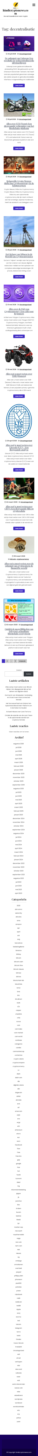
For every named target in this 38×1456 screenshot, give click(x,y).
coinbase (18, 1040)
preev (18, 1291)
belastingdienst (18, 947)
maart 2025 (18, 807)
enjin (18, 1115)
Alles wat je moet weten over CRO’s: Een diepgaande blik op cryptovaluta (19, 508)
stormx (18, 1317)
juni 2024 (18, 841)
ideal (18, 1182)
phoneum (18, 1279)
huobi (19, 1175)
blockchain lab (18, 980)
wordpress (18, 1399)
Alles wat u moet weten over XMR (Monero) (19, 374)
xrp (18, 1414)
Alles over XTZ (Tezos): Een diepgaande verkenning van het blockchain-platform (19, 126)
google (18, 1164)
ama (18, 920)
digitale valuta (18, 1085)
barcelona (18, 943)
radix (18, 1298)
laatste (18, 1216)
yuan (18, 1421)
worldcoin (18, 1403)
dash (18, 1074)
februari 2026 (18, 766)
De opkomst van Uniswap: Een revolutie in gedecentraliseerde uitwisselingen (19, 60)
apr (18, 928)
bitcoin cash (18, 962)
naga (18, 1238)
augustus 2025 (18, 788)
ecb (18, 1104)
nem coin (18, 1246)
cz (18, 1070)
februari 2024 (18, 856)
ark (18, 935)
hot (18, 1171)
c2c (18, 1006)
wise (18, 1392)
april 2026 (18, 759)
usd (18, 1354)
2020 (18, 906)
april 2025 (18, 803)
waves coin (19, 1388)
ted (18, 1321)
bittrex (18, 977)
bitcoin (13, 559)
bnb (18, 992)
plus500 (18, 1283)
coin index (18, 1029)
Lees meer (19, 85)
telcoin (18, 1324)
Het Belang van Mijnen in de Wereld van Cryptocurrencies (19, 255)
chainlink (18, 1014)
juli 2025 (18, 792)
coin (18, 1025)
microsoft (18, 1231)
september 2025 (18, 785)
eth (18, 1126)
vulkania (18, 1373)
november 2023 (18, 867)
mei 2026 (18, 755)
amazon (18, 924)
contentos (18, 1055)
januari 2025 (18, 815)
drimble (18, 1100)
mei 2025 (18, 800)
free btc (19, 1156)
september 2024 (18, 830)
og (18, 1257)
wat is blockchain (18, 1384)
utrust (18, 1358)
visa (18, 1365)
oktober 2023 (18, 871)
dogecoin (18, 1092)
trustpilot (18, 1347)
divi (18, 1089)
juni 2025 (18, 796)
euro (18, 1141)
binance (18, 950)
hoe (18, 1167)
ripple (18, 1309)
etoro (19, 1134)
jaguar (18, 1193)
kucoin (18, 1212)
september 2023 (19, 874)
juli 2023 (18, 882)
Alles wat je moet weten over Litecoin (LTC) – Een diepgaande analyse (19, 447)
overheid (18, 1268)
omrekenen (18, 1264)
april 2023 (18, 893)
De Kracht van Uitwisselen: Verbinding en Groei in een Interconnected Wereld (18, 697)
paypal (18, 1272)
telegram (18, 1328)
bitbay (18, 954)
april (18, 932)
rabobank (18, 1294)
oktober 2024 (19, 826)
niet (18, 1249)
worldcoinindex (18, 1407)
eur (18, 1137)
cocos (18, 1021)
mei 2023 (18, 889)
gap (18, 1160)
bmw (18, 988)
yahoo (18, 1418)
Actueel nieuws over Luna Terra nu (18, 712)
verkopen (18, 1362)
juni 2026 (18, 751)
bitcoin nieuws (18, 969)
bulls (18, 1003)
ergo (18, 1122)
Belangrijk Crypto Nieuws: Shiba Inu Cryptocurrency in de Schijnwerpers (19, 183)
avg (18, 939)
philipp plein (18, 1276)
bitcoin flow (18, 965)
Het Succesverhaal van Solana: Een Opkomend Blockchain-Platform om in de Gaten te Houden (18, 705)
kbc (18, 1205)
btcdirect (18, 999)
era (18, 1119)
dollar (19, 1096)
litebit (19, 1220)
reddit (18, 1306)
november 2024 (18, 822)
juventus (19, 1201)
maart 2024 (18, 852)
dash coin (18, 1078)
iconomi (18, 1178)
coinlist (18, 1048)
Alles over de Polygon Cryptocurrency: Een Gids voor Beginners (19, 311)
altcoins (18, 917)
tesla (18, 1335)
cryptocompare (18, 1063)
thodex (18, 1339)
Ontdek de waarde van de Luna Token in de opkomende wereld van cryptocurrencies (18, 717)
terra (18, 1332)
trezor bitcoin (19, 1343)
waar (18, 1377)
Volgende (22, 661)
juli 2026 (18, 747)
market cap (18, 1227)
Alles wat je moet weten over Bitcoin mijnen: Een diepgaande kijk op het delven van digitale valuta (18, 689)
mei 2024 (18, 845)
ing (19, 1186)
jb (18, 1197)
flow (18, 1149)
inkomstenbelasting (18, 1190)
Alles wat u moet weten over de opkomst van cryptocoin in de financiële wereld (19, 565)
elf (18, 1107)
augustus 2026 (18, 744)
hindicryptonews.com (15, 12)
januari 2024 (18, 860)
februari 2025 (18, 811)
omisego (18, 1261)
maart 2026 (18, 762)
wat (18, 1380)
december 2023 (18, 863)
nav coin (18, 1242)
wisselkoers (18, 1395)
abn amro (18, 909)
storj (18, 1313)
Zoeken (19, 670)
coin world (18, 1036)
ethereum (18, 1130)
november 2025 (18, 777)
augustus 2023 (18, 878)
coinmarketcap (18, 1051)
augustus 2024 (18, 833)
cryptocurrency (23, 559)
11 (15, 661)
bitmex (18, 973)
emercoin (18, 1111)
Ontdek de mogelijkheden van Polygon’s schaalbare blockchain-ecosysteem (19, 631)
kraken (18, 1208)
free (18, 1152)
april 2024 (18, 848)
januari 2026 (18, 770)
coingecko (18, 1044)
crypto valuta (19, 1059)
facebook (18, 1145)
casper (18, 1010)
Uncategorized (25, 54)
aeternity (18, 913)
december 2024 (18, 818)
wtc (18, 1410)
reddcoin (18, 1302)
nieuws (18, 1253)
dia (19, 1081)
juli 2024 (18, 837)
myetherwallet (18, 1235)
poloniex (18, 1287)
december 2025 (18, 774)
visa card (18, 1369)
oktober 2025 (18, 781)
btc (18, 995)
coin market (18, 1033)
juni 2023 (18, 886)
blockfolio (18, 984)
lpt (19, 1223)
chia (18, 1018)
